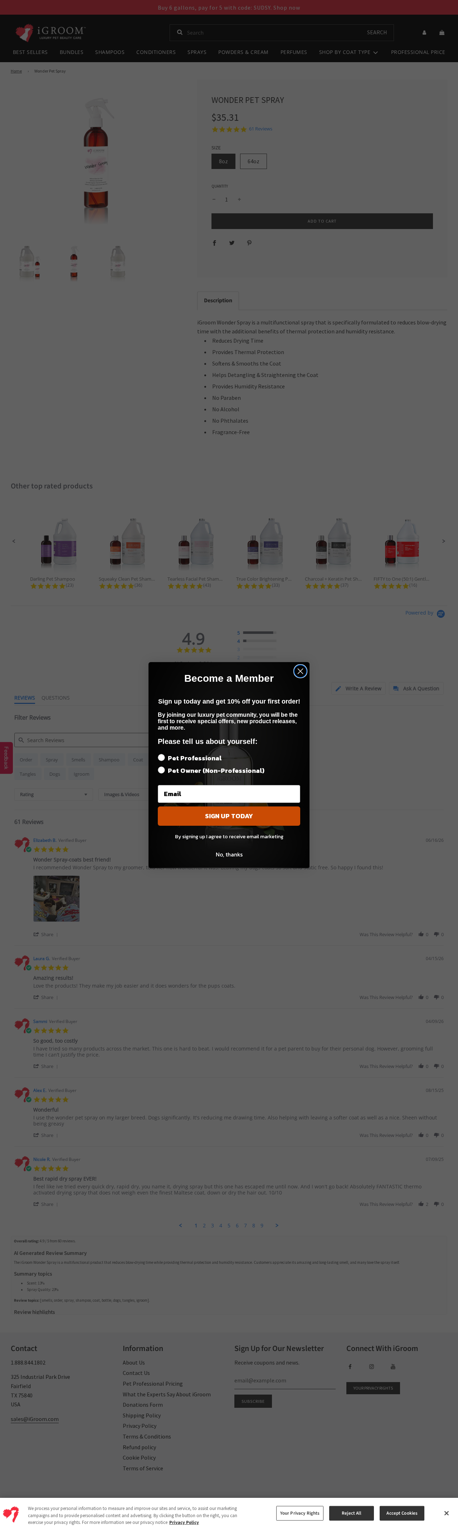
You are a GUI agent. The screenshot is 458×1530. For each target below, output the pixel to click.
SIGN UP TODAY (229, 816)
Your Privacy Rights (300, 1513)
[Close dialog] (300, 671)
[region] (229, 1514)
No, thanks (229, 854)
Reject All (351, 1513)
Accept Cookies (402, 1513)
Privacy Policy (184, 1522)
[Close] (446, 1513)
